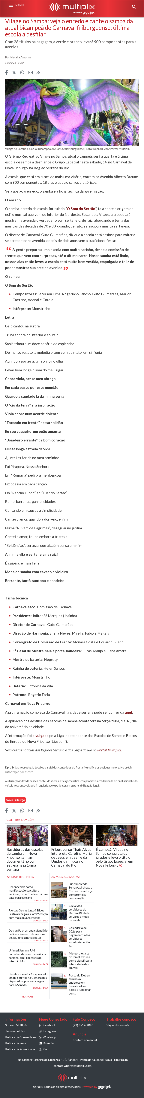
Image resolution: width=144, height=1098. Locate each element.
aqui (128, 712)
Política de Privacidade (20, 1049)
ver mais (27, 996)
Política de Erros (15, 1043)
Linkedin (48, 1043)
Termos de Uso (15, 1031)
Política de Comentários (20, 1037)
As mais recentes (20, 876)
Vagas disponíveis (117, 1025)
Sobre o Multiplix (16, 1025)
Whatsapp (49, 1037)
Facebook (49, 1025)
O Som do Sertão (81, 208)
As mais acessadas (65, 876)
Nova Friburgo (15, 800)
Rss (45, 1049)
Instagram (49, 1031)
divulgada (40, 735)
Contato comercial (85, 1040)
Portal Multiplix (109, 750)
